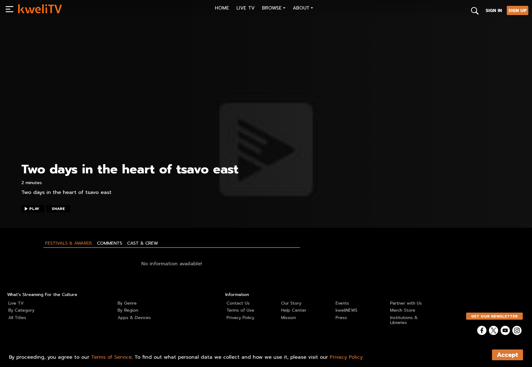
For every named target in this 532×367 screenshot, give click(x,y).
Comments (109, 243)
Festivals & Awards (68, 243)
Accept (507, 354)
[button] (274, 8)
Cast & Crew (142, 243)
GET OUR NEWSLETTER (494, 316)
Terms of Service (111, 357)
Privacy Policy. (347, 357)
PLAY (34, 208)
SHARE (58, 208)
